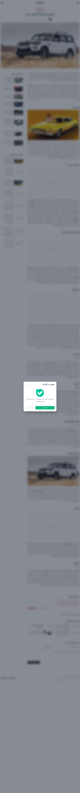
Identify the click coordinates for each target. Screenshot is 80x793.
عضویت (45, 408)
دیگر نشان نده (30, 408)
